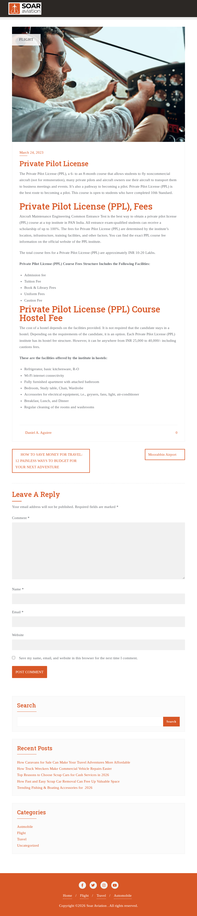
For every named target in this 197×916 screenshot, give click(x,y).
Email (18, 612)
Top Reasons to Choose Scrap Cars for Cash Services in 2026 (63, 775)
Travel (21, 839)
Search (26, 705)
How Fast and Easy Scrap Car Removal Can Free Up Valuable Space (68, 781)
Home (67, 895)
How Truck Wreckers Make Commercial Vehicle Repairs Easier (64, 769)
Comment (21, 518)
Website (18, 635)
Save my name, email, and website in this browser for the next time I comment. (78, 658)
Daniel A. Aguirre (38, 433)
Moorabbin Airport (162, 454)
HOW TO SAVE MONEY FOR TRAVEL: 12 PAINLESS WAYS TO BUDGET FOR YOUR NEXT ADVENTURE (48, 461)
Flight (21, 833)
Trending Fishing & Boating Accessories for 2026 (54, 788)
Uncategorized (28, 845)
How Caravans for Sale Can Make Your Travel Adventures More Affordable (73, 762)
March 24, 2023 (31, 152)
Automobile (123, 895)
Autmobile (25, 827)
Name (18, 589)
